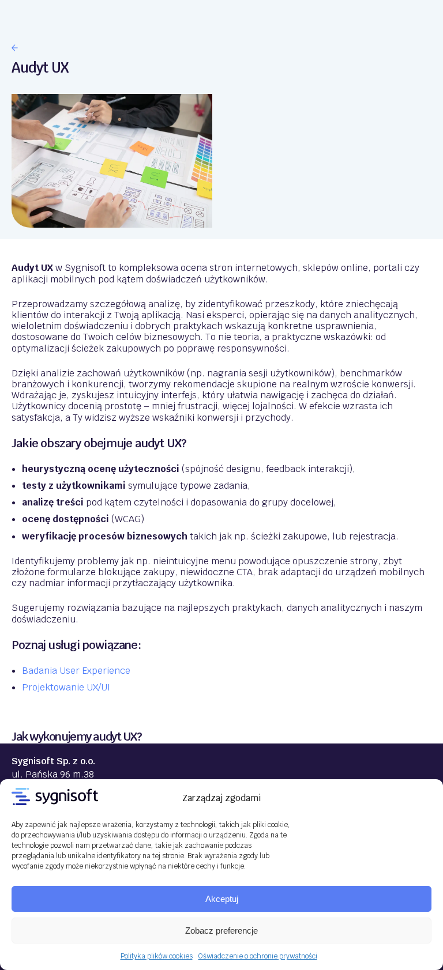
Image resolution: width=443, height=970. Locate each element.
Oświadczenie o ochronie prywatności (257, 956)
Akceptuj (221, 899)
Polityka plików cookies (157, 956)
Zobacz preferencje (221, 930)
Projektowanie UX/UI (66, 687)
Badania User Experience (76, 671)
